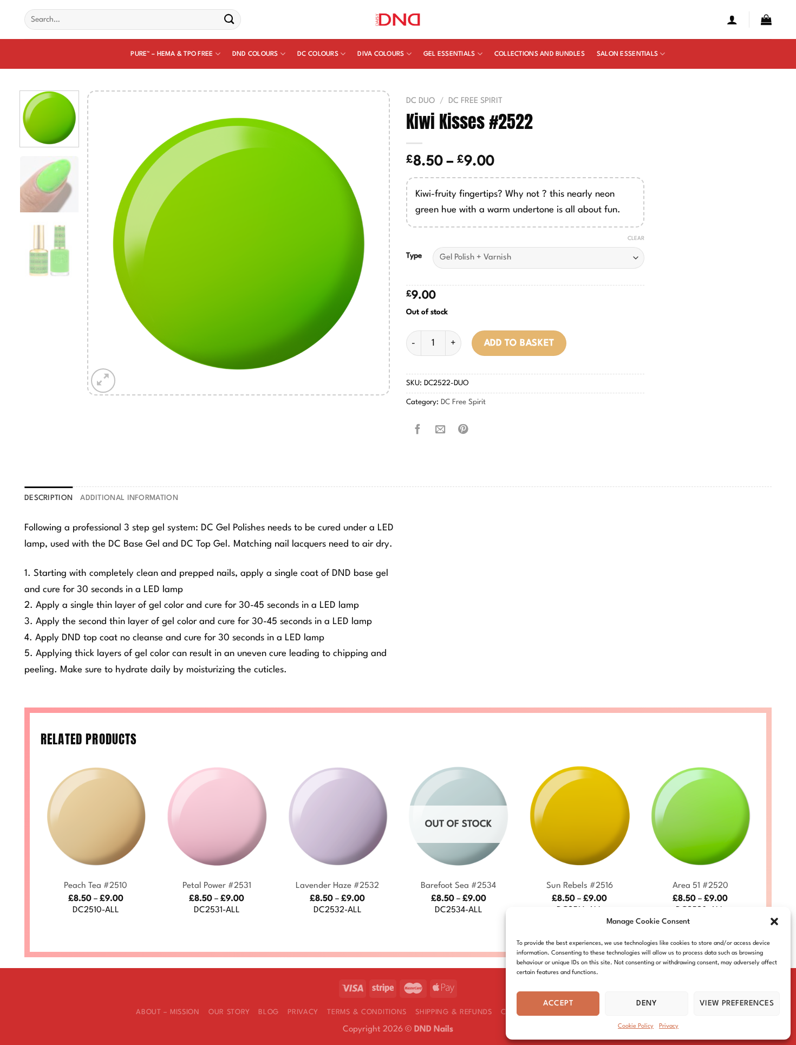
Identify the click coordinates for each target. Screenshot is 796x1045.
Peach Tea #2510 (95, 885)
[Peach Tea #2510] (96, 816)
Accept (558, 1003)
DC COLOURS (317, 54)
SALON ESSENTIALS (627, 54)
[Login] (732, 19)
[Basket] (766, 19)
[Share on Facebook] (417, 430)
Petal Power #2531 (216, 885)
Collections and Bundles (539, 54)
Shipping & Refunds (453, 1012)
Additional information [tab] (129, 498)
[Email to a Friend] (440, 430)
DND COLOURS (255, 54)
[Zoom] (103, 380)
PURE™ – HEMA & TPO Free (172, 54)
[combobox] (132, 19)
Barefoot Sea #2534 (458, 885)
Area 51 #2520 (700, 885)
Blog (268, 1012)
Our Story (229, 1012)
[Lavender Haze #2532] (337, 816)
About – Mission (168, 1012)
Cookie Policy (636, 1026)
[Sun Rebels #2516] (579, 816)
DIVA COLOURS (380, 54)
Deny (646, 1003)
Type (414, 255)
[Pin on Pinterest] (463, 430)
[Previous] (108, 243)
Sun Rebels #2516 (579, 885)
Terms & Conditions (367, 1012)
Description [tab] (48, 498)
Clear (636, 238)
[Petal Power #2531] (216, 816)
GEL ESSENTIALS (449, 54)
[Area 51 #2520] (700, 816)
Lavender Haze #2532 (337, 885)
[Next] (369, 243)
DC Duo (420, 101)
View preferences (737, 1003)
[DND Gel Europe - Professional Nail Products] (398, 20)
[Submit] (229, 19)
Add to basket (519, 343)
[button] (774, 921)
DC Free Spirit (475, 101)
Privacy (668, 1026)
